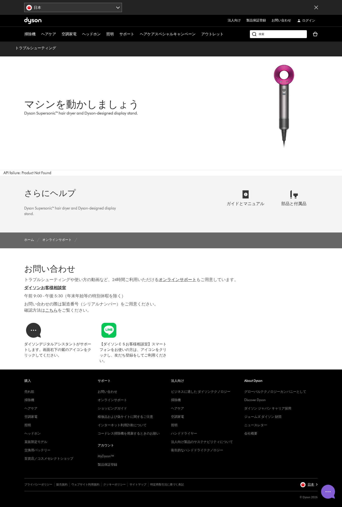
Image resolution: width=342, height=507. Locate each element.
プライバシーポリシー (38, 484)
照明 (110, 34)
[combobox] (73, 7)
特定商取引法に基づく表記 (167, 484)
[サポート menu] (136, 34)
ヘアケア (48, 34)
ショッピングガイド (112, 408)
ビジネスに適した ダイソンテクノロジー (200, 392)
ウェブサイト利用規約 (85, 484)
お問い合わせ (281, 20)
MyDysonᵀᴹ (106, 456)
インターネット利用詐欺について (122, 425)
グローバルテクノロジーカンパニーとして (275, 392)
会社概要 (250, 433)
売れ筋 (29, 392)
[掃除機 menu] (38, 34)
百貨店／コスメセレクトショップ (48, 459)
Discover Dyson (255, 400)
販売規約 (61, 484)
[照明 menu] (116, 34)
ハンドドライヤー (184, 433)
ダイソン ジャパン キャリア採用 (267, 408)
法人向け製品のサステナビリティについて (202, 442)
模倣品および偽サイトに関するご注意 (125, 417)
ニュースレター (255, 425)
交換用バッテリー (37, 450)
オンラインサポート (112, 400)
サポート (126, 34)
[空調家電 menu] (79, 34)
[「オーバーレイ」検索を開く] (278, 34)
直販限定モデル (35, 442)
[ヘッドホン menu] (103, 34)
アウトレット (212, 34)
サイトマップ (138, 484)
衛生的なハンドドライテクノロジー (197, 450)
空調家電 (69, 34)
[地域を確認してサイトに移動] (316, 7)
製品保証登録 (256, 20)
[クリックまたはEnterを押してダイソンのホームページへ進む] (32, 20)
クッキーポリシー (114, 484)
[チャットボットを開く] (328, 492)
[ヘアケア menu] (58, 34)
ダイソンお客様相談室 (45, 287)
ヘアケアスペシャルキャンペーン (168, 34)
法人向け (234, 20)
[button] (309, 484)
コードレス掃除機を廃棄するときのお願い (129, 433)
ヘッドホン (91, 34)
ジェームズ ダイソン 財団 (263, 417)
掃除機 (30, 34)
